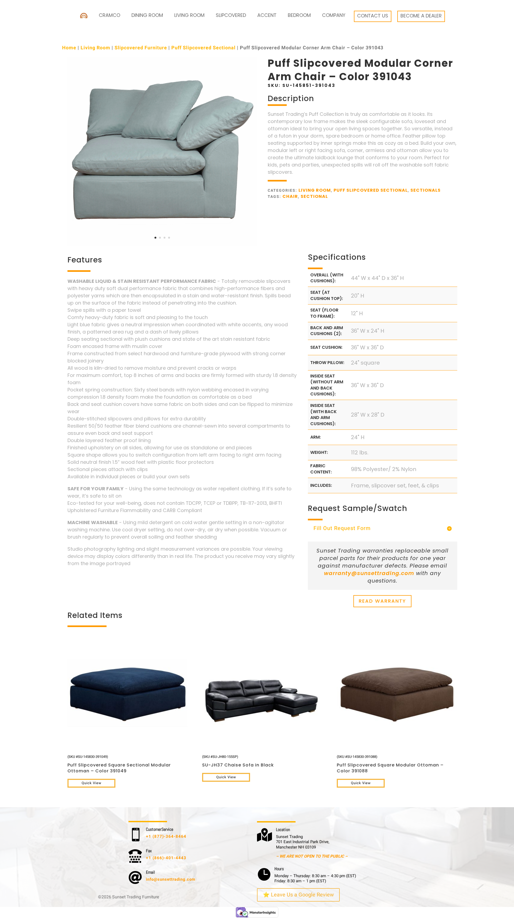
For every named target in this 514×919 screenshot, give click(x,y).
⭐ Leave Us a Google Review (298, 895)
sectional (314, 196)
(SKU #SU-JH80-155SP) (238, 761)
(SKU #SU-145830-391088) (390, 764)
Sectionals (425, 190)
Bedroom (299, 15)
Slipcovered (231, 15)
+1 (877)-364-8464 (166, 836)
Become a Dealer (421, 15)
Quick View (91, 782)
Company (333, 15)
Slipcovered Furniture (141, 47)
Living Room (189, 15)
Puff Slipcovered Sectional (203, 47)
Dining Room (147, 15)
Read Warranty (382, 601)
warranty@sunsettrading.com (369, 573)
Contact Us (372, 15)
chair (290, 196)
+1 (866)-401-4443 (166, 858)
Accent (267, 15)
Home (69, 47)
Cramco (109, 15)
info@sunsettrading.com (170, 879)
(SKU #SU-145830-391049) (119, 764)
